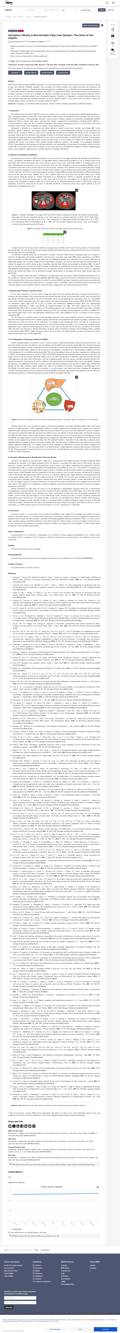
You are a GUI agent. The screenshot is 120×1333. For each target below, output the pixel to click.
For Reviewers (37, 1268)
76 (23, 486)
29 (61, 280)
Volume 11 (21, 17)
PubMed (78, 620)
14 (87, 133)
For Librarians (37, 1273)
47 (24, 308)
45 (20, 308)
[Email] (10, 1127)
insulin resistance (61, 104)
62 (52, 354)
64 (94, 359)
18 (15, 147)
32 (62, 296)
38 (94, 301)
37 (92, 301)
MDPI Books (65, 1268)
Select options (10, 1298)
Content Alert (45, 1250)
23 (16, 181)
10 (93, 128)
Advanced (110, 10)
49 (18, 315)
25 (34, 252)
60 (98, 347)
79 (98, 493)
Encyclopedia (65, 1279)
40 (98, 301)
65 (91, 361)
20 (92, 167)
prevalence (73, 104)
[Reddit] (30, 1127)
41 (20, 306)
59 (80, 345)
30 (84, 285)
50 (50, 320)
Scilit (23, 582)
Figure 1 (31, 177)
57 (28, 331)
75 (23, 468)
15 (78, 137)
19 (79, 158)
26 (60, 264)
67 (89, 426)
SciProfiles (64, 1276)
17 (11, 144)
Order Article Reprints (91, 25)
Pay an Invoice (9, 1268)
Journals (8, 17)
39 (96, 301)
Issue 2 (29, 17)
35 (88, 301)
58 (40, 333)
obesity (51, 104)
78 (22, 493)
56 (98, 327)
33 (65, 296)
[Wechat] (26, 1127)
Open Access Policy (11, 1271)
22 (26, 177)
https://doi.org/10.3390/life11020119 (35, 61)
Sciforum (64, 1265)
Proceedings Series (67, 1284)
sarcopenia (20, 104)
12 (17, 133)
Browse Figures (31, 73)
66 (15, 368)
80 (78, 505)
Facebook (93, 1268)
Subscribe (8, 1307)
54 (71, 324)
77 (86, 489)
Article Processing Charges (13, 1265)
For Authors (37, 1265)
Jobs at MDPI (8, 1276)
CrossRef (16, 582)
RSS (36, 1250)
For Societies (37, 1279)
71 (9, 449)
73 (50, 463)
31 (86, 285)
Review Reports (47, 73)
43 (25, 306)
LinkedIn (92, 1265)
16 (9, 144)
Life (14, 17)
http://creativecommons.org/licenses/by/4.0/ (68, 1115)
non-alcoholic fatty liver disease (36, 104)
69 (15, 438)
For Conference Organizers (42, 1281)
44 (18, 308)
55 (96, 327)
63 (54, 354)
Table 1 (79, 163)
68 (13, 438)
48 (26, 308)
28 (49, 278)
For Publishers (37, 1276)
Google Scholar (94, 579)
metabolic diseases (85, 104)
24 (18, 250)
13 (85, 133)
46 (22, 308)
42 (22, 306)
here (92, 1164)
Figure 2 (45, 354)
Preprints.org (65, 1271)
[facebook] (22, 1127)
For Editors (36, 1271)
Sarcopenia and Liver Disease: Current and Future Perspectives (59, 68)
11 (15, 133)
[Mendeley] (33, 1127)
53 (56, 320)
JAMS (63, 1281)
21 (23, 177)
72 (11, 449)
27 (15, 273)
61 (50, 354)
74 (32, 465)
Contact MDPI (8, 1273)
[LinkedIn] (18, 1127)
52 (54, 320)
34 (32, 299)
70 (30, 444)
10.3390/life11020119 (40, 17)
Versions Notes (63, 73)
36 (90, 301)
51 (52, 320)
